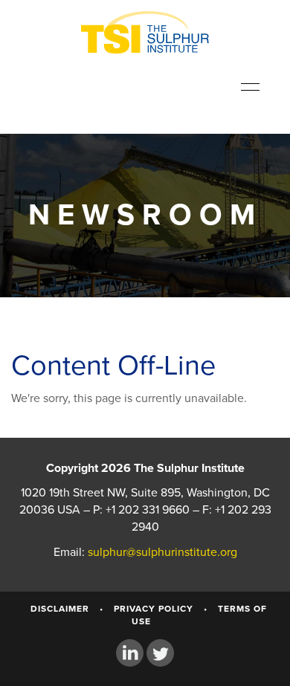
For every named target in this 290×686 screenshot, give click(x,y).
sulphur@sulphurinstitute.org (162, 552)
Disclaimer (59, 609)
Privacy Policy (153, 609)
